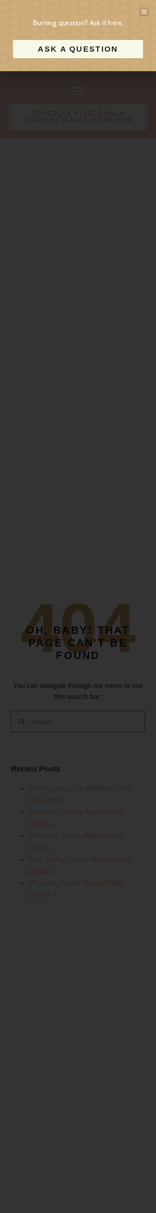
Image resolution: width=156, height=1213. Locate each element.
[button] (144, 12)
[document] (78, 606)
